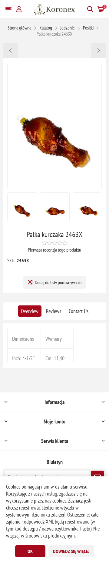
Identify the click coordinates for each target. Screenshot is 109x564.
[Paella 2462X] (10, 50)
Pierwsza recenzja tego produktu (54, 250)
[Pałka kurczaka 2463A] (98, 50)
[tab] (29, 311)
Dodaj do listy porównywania (58, 282)
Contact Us (78, 311)
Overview (29, 311)
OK (30, 551)
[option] (22, 207)
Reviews (53, 311)
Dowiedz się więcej (71, 551)
